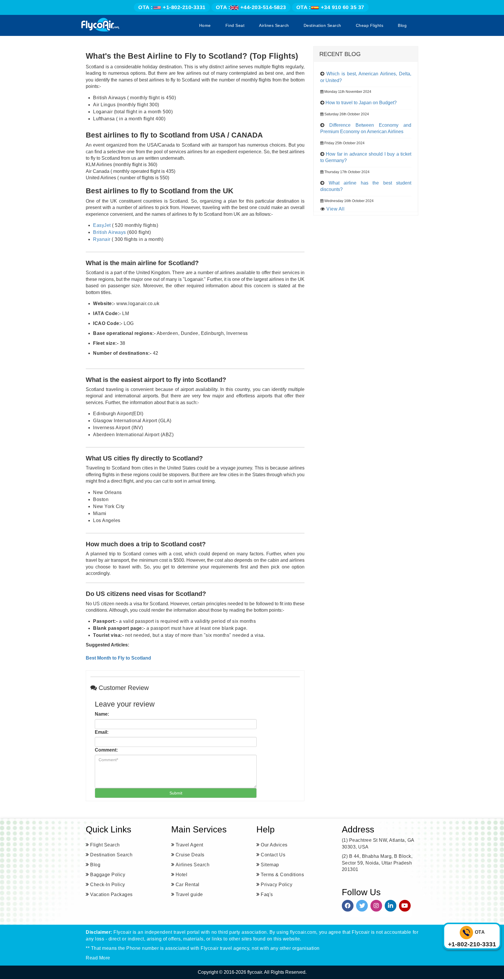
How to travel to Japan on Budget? (361, 102)
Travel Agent (189, 844)
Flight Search (105, 844)
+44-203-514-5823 (251, 7)
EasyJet (102, 225)
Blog (402, 25)
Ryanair (102, 239)
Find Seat (235, 25)
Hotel (182, 874)
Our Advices (274, 844)
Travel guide (189, 894)
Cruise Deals (190, 854)
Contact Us (273, 854)
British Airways (109, 232)
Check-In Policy (107, 884)
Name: (102, 714)
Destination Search (322, 25)
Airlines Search (274, 25)
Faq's (267, 894)
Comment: (106, 749)
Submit (175, 793)
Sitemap (270, 864)
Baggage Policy (107, 874)
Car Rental (188, 884)
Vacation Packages (111, 894)
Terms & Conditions (282, 874)
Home (205, 25)
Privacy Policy (276, 884)
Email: (101, 732)
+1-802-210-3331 (172, 7)
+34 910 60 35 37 (330, 7)
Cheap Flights (370, 25)
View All (335, 208)
